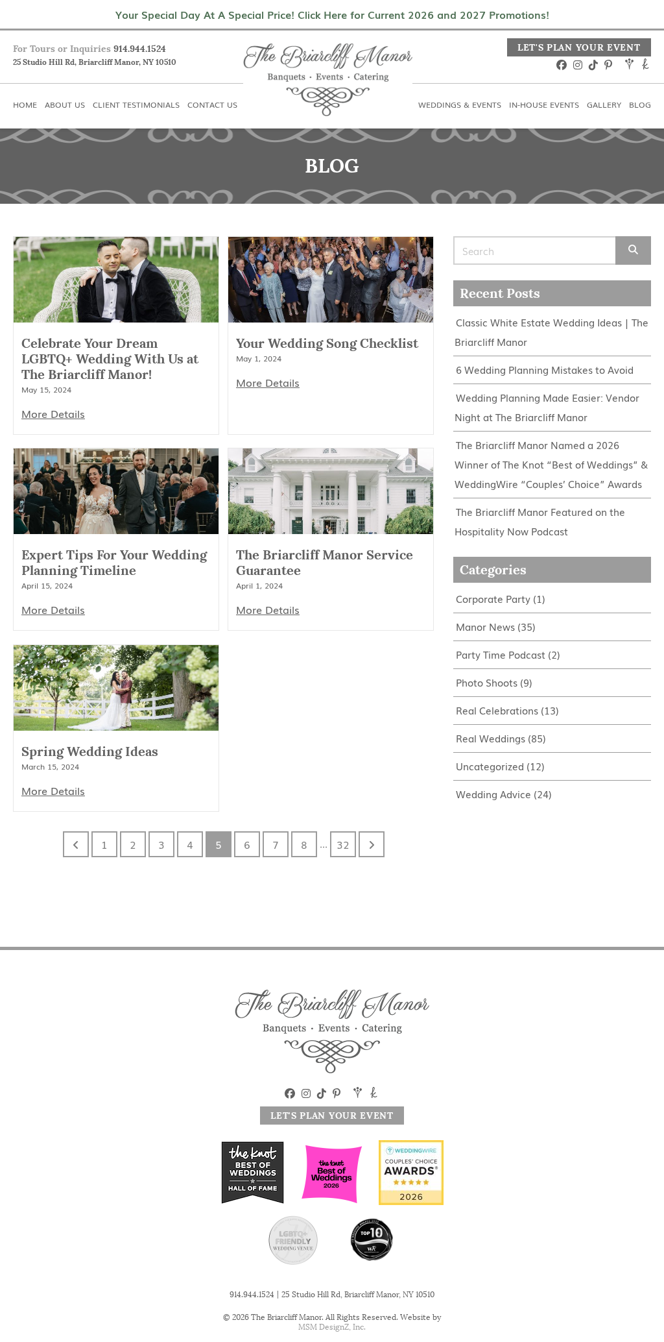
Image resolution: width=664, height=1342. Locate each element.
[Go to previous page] (76, 844)
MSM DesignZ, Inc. (332, 1327)
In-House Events (503, 8)
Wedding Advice (493, 794)
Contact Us (288, 8)
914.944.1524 (139, 49)
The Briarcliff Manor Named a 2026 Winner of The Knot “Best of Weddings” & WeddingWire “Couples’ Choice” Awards (551, 464)
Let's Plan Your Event (579, 47)
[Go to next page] (372, 844)
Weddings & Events (389, 8)
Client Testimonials (187, 8)
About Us (91, 8)
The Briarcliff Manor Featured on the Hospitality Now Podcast (540, 521)
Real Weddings (490, 738)
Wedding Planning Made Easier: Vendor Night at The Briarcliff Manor (547, 407)
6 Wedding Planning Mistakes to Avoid (545, 369)
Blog (639, 8)
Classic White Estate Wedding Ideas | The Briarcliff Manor (551, 332)
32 (343, 844)
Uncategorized (490, 766)
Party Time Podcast (500, 654)
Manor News (485, 626)
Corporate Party (493, 598)
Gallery (586, 8)
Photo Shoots (486, 682)
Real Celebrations (497, 710)
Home (28, 8)
